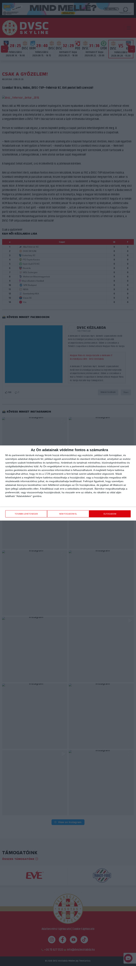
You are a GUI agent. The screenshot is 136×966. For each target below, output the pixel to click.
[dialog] (68, 483)
